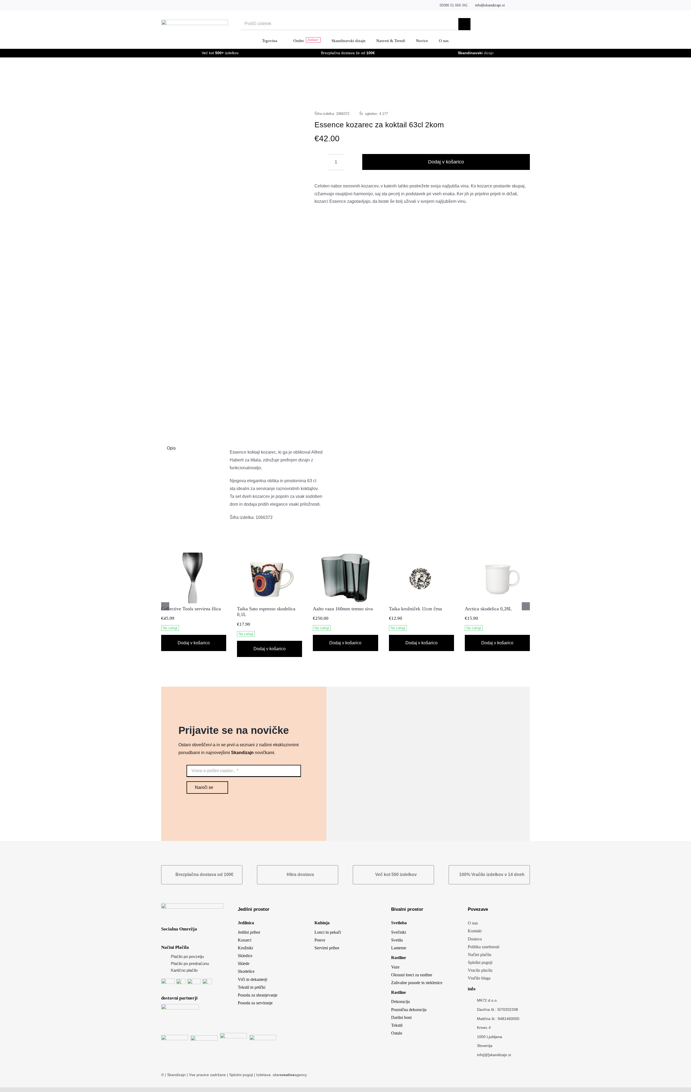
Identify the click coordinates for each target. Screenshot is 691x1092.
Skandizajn (176, 1075)
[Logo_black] (194, 21)
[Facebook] (468, 97)
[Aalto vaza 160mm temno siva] (345, 555)
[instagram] (520, 5)
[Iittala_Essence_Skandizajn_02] (230, 263)
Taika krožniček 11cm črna (415, 608)
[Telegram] (503, 97)
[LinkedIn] (485, 97)
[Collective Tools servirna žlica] (193, 555)
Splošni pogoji (241, 1075)
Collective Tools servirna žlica (191, 608)
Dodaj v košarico (446, 162)
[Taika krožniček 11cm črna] (421, 555)
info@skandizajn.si (490, 5)
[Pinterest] (511, 97)
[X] (477, 97)
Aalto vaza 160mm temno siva (343, 608)
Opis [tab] (171, 448)
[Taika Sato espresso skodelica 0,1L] (269, 555)
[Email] (520, 97)
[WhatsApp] (494, 97)
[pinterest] (528, 5)
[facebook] (511, 5)
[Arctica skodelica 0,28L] (497, 555)
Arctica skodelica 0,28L (488, 608)
